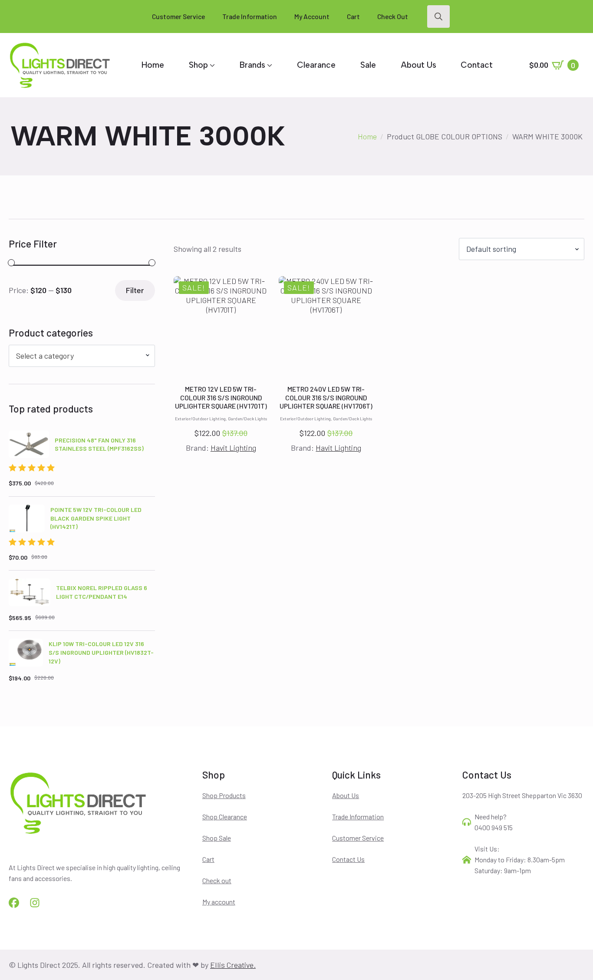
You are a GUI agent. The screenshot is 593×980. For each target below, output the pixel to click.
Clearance (316, 65)
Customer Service (178, 16)
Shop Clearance (224, 816)
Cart (353, 16)
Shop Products (224, 795)
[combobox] (82, 356)
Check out (216, 880)
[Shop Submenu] (211, 65)
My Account (311, 16)
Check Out (392, 16)
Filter (135, 290)
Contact (477, 65)
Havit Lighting (233, 447)
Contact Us (348, 859)
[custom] (14, 903)
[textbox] (78, 355)
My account (218, 902)
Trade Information (249, 16)
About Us (418, 65)
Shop (198, 65)
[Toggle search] (438, 16)
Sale (368, 65)
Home (153, 65)
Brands (252, 65)
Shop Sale (216, 838)
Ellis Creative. (233, 965)
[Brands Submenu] (268, 65)
